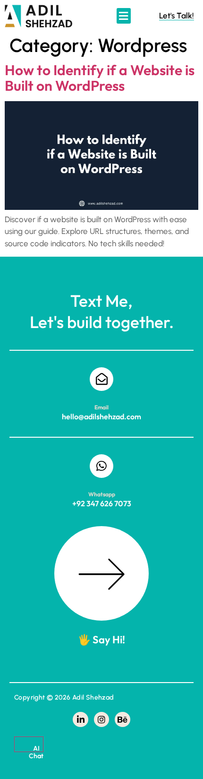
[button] (124, 16)
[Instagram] (101, 719)
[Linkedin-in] (80, 719)
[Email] (101, 379)
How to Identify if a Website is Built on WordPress (100, 78)
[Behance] (122, 719)
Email (101, 407)
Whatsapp (101, 494)
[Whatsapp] (101, 466)
